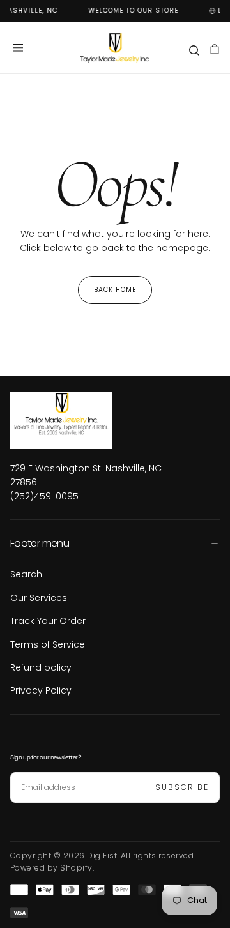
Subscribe (182, 787)
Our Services (38, 597)
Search (26, 574)
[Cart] (215, 49)
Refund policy (41, 667)
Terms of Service (47, 644)
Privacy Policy (41, 690)
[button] (18, 48)
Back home (115, 289)
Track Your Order (48, 620)
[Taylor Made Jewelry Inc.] (94, 420)
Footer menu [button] (39, 543)
